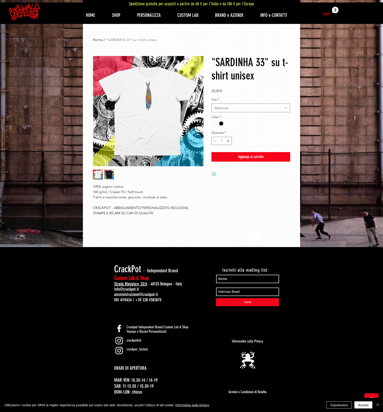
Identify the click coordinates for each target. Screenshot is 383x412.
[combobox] (250, 108)
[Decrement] (215, 141)
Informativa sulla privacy (192, 405)
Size (215, 99)
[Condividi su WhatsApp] (214, 174)
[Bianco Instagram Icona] (119, 341)
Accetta (363, 405)
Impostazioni (339, 405)
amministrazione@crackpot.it (136, 294)
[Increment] (228, 141)
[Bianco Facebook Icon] (119, 328)
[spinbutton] (222, 141)
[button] (331, 11)
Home (98, 40)
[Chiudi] (377, 404)
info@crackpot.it (126, 289)
